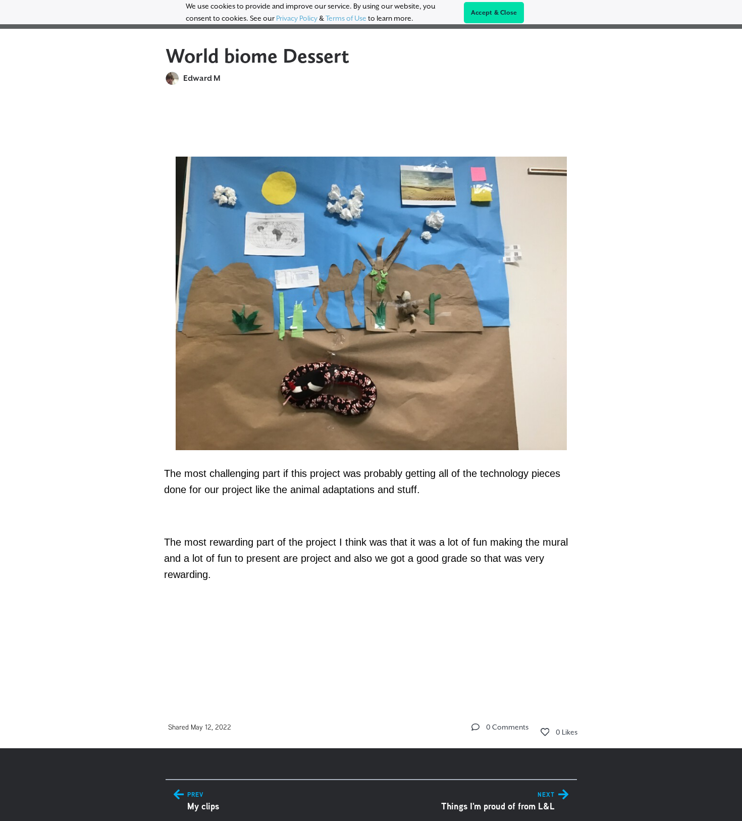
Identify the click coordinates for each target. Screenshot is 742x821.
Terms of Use (346, 18)
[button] (475, 727)
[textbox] (371, 391)
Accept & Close (494, 12)
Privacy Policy (296, 18)
